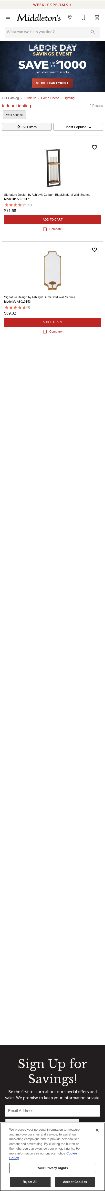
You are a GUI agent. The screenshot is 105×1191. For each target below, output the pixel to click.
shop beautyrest (52, 83)
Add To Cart (53, 219)
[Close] (97, 1130)
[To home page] (39, 17)
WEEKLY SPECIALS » (52, 4)
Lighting (68, 98)
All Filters (29, 127)
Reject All (30, 1182)
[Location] (70, 17)
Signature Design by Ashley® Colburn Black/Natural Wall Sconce (47, 194)
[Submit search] (92, 32)
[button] (8, 17)
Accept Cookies (75, 1182)
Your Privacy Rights (52, 1168)
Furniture (30, 98)
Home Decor (50, 98)
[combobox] (78, 127)
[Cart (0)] (97, 17)
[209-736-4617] (83, 17)
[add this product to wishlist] (94, 147)
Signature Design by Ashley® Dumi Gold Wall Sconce (39, 297)
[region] (52, 1156)
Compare (55, 229)
